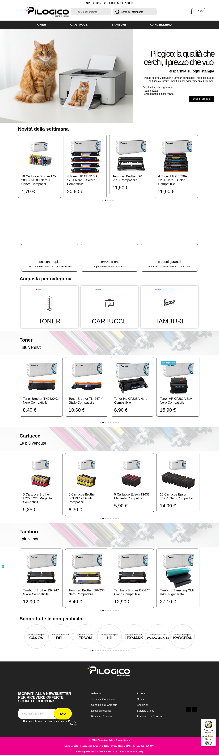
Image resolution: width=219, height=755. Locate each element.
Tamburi (119, 24)
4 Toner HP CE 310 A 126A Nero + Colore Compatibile (37, 180)
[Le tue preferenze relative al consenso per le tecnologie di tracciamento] (3, 566)
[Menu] (214, 721)
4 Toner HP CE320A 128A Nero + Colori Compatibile (128, 180)
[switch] (208, 743)
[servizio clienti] (109, 252)
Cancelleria (161, 24)
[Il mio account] (176, 11)
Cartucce (79, 24)
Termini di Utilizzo (45, 721)
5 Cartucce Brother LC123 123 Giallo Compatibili (53, 498)
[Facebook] (188, 709)
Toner (40, 24)
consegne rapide (49, 262)
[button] (198, 11)
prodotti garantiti (169, 262)
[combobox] (91, 11)
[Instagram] (194, 709)
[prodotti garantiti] (169, 252)
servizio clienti (109, 262)
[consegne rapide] (49, 252)
